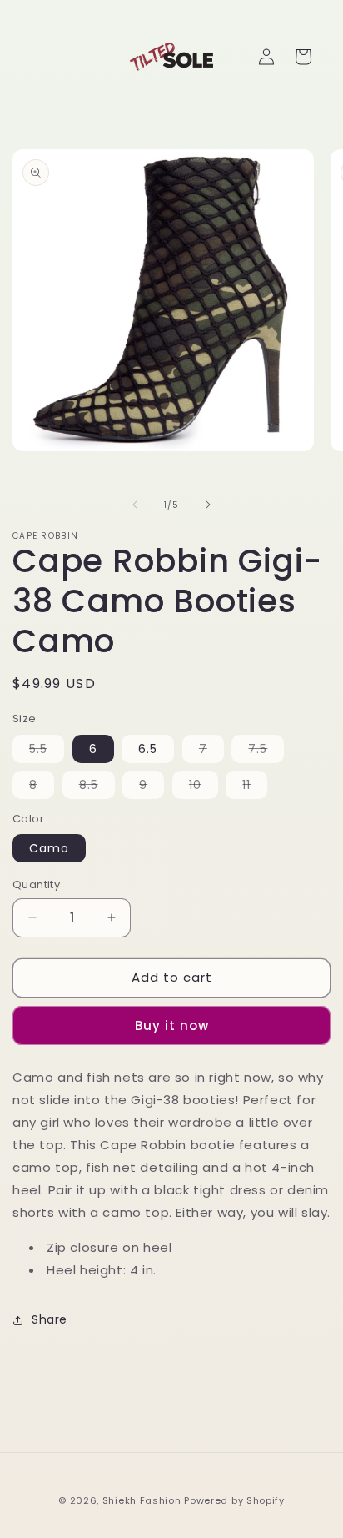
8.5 (97, 787)
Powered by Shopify (234, 1500)
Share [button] (49, 1319)
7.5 (266, 751)
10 (203, 787)
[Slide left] (135, 504)
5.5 (46, 751)
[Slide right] (208, 504)
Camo (49, 848)
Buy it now (172, 1025)
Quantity (36, 884)
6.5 (147, 749)
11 (254, 787)
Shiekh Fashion (141, 1500)
